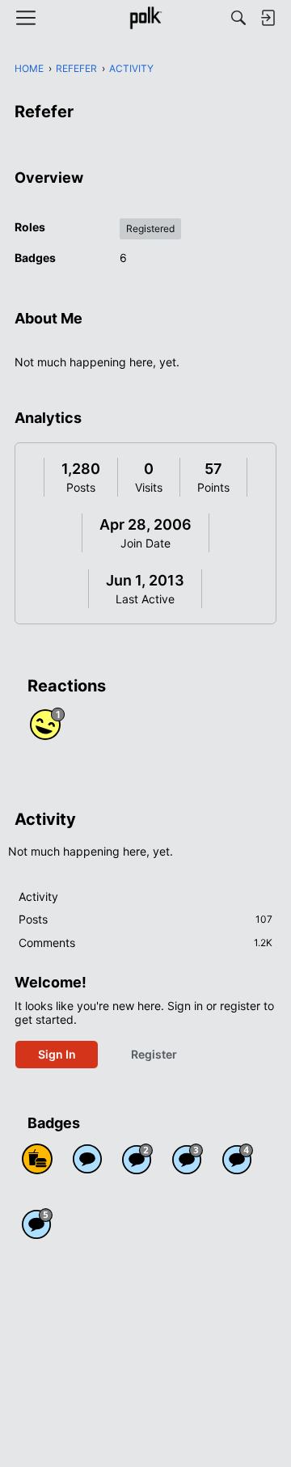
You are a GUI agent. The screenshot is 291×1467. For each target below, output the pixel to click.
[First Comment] (87, 1159)
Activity (38, 896)
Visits (148, 487)
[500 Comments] (237, 1159)
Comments (145, 942)
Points (213, 487)
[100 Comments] (187, 1159)
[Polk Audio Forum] (145, 18)
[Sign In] (267, 18)
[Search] (238, 18)
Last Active (145, 599)
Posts (80, 487)
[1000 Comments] (37, 1223)
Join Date (145, 543)
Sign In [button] (57, 1054)
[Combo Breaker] (37, 1159)
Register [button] (154, 1054)
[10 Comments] (137, 1159)
